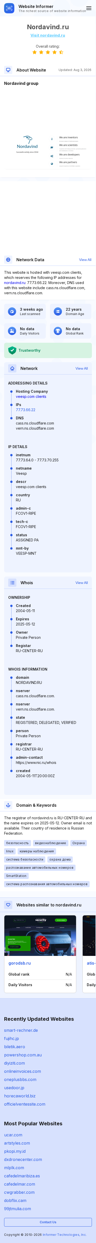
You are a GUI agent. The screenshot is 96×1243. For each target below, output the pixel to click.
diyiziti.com (14, 1063)
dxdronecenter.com (23, 1159)
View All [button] (85, 260)
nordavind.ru (14, 282)
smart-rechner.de (21, 1030)
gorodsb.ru (19, 963)
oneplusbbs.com (20, 1079)
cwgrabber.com (19, 1192)
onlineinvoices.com (22, 1071)
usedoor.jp (14, 1087)
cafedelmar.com (19, 1184)
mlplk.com (14, 1167)
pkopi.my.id (15, 1151)
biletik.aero (14, 1046)
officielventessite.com (24, 1104)
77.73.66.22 (25, 410)
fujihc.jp (11, 1038)
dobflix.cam (15, 1200)
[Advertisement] (47, 102)
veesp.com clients (31, 396)
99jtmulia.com (17, 1208)
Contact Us (48, 1222)
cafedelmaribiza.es (22, 1175)
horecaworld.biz (20, 1095)
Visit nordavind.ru (47, 35)
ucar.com (13, 1134)
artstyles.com (17, 1143)
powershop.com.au (23, 1054)
